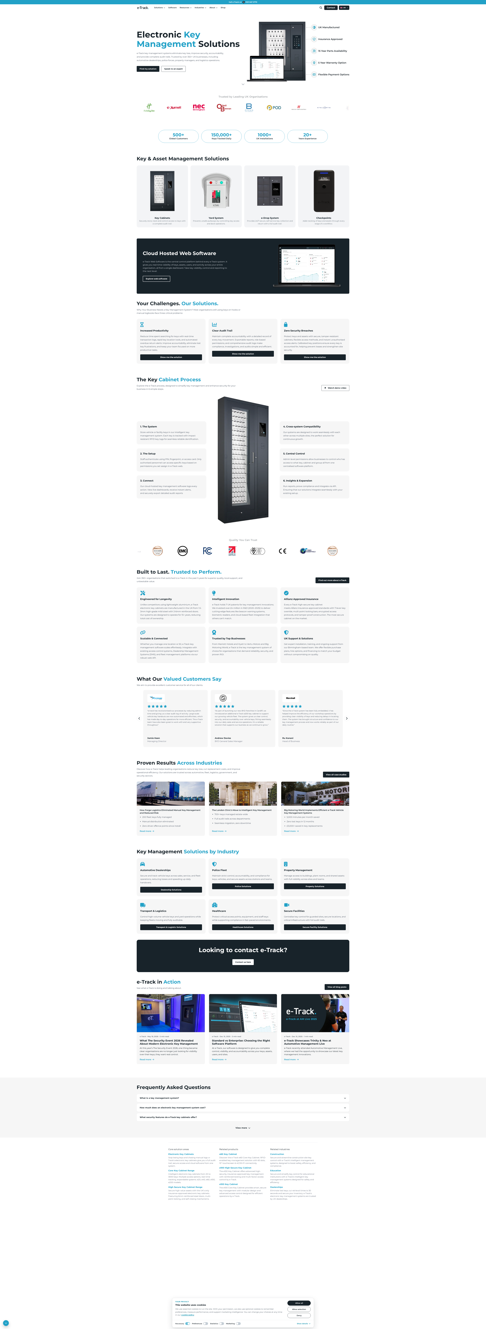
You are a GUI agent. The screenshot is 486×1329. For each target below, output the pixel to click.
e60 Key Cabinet (228, 1154)
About (212, 7)
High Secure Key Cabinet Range (185, 1187)
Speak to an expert (173, 69)
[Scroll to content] (243, 83)
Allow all (299, 1303)
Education (275, 1170)
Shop (223, 7)
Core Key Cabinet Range (181, 1170)
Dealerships (276, 1187)
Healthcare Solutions (243, 927)
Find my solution (148, 69)
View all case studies (336, 774)
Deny (299, 1315)
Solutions (158, 7)
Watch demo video (337, 388)
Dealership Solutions (171, 890)
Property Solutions (315, 886)
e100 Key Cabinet (228, 1184)
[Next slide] (346, 718)
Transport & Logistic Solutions (171, 927)
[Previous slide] (139, 718)
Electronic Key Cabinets (181, 1154)
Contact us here (243, 962)
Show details (302, 1324)
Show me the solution (171, 357)
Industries (199, 7)
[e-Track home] (143, 7)
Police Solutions (243, 886)
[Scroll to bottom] (6, 1323)
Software (172, 7)
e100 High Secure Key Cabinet (235, 1168)
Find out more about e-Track (332, 580)
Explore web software (156, 279)
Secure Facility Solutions (315, 927)
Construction (277, 1154)
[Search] (321, 8)
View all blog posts (337, 987)
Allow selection (299, 1309)
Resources (184, 7)
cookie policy (187, 1315)
